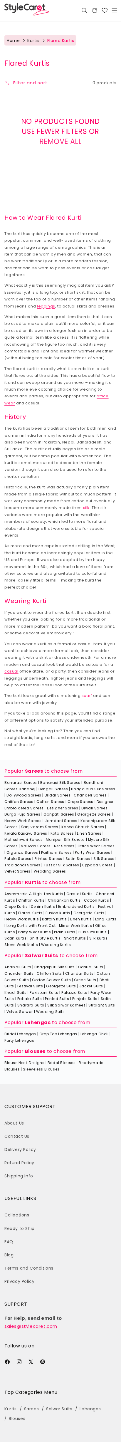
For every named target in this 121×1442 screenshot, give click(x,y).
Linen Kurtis (81, 919)
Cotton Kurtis (96, 900)
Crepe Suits (85, 979)
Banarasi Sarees (20, 782)
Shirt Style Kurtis (45, 938)
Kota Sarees (62, 833)
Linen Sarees (89, 833)
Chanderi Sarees (90, 795)
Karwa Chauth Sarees (82, 826)
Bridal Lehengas (20, 1033)
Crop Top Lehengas (58, 1033)
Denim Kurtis (43, 906)
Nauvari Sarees (36, 845)
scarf (87, 695)
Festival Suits (30, 986)
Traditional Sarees (22, 865)
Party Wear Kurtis (34, 932)
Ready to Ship (19, 1228)
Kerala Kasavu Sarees (25, 833)
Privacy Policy (19, 1281)
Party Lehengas (19, 1040)
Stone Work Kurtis (21, 944)
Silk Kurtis (98, 938)
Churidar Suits (79, 973)
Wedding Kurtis (56, 944)
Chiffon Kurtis (31, 900)
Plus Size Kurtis (92, 932)
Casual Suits (90, 966)
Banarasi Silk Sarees (60, 782)
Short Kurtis (75, 938)
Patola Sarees (17, 858)
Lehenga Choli (94, 1033)
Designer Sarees (62, 808)
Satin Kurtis (15, 938)
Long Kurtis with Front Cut (31, 925)
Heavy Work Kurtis (21, 919)
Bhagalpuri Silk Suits (54, 966)
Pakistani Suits (44, 992)
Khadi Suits (15, 992)
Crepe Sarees (80, 801)
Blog (9, 1255)
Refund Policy (19, 1163)
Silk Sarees (104, 858)
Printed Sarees (48, 858)
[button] (115, 11)
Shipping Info (18, 1176)
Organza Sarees (22, 852)
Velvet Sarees (17, 871)
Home (13, 40)
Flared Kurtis (30, 912)
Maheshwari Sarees (23, 839)
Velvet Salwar (19, 1011)
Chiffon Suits (49, 973)
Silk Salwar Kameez (66, 1005)
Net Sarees (64, 845)
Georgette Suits (61, 986)
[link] (104, 11)
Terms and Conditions (28, 1268)
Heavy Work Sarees (22, 820)
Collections (16, 1215)
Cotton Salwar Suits (51, 979)
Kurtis (33, 40)
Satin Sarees (77, 858)
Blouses (35, 1051)
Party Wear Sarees (92, 852)
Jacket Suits (91, 986)
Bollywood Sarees (23, 795)
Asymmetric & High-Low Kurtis (33, 893)
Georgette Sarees (94, 814)
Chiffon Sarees (18, 801)
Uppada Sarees (97, 865)
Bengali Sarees (53, 788)
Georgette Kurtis (89, 912)
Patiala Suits (29, 998)
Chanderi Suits (18, 973)
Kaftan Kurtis (54, 919)
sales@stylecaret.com (30, 1326)
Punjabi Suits (85, 998)
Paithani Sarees (56, 852)
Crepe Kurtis (16, 906)
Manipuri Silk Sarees (65, 839)
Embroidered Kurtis (76, 906)
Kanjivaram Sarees (39, 826)
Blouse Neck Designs (24, 1062)
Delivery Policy (20, 1149)
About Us (14, 1123)
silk (86, 507)
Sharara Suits (30, 1005)
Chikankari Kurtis (64, 900)
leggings (46, 306)
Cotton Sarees (50, 801)
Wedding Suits (50, 1011)
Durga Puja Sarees (22, 814)
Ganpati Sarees (58, 814)
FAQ (8, 1242)
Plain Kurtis (64, 932)
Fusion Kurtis (58, 912)
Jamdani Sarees (61, 820)
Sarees (34, 771)
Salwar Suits (41, 955)
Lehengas (38, 1022)
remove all (60, 141)
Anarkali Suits (17, 966)
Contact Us (16, 1136)
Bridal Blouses (61, 1062)
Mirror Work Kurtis (75, 925)
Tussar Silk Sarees (61, 865)
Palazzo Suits (74, 992)
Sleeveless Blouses (41, 1069)
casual (11, 671)
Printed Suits (57, 998)
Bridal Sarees (58, 795)
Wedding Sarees (50, 871)
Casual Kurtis (79, 893)
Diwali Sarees (94, 808)
